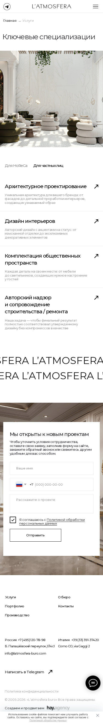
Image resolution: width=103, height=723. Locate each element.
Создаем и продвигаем (24, 708)
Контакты (66, 606)
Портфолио (14, 606)
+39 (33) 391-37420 (85, 640)
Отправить (35, 535)
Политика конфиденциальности (31, 691)
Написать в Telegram (24, 672)
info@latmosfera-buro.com (25, 653)
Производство (17, 615)
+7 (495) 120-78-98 (31, 640)
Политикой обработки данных (48, 720)
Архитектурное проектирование (45, 186)
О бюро (64, 597)
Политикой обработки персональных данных (52, 521)
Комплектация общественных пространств (42, 259)
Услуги (10, 597)
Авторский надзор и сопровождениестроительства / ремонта (36, 304)
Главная (9, 20)
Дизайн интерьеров (30, 221)
